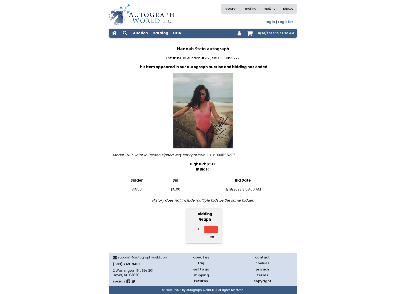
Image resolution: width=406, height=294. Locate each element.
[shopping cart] (250, 33)
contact (262, 257)
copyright (262, 281)
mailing (250, 9)
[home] (114, 33)
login (270, 21)
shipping (201, 275)
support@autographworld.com (143, 257)
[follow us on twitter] (133, 282)
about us (201, 257)
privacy (262, 269)
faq (201, 263)
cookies (262, 263)
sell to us (201, 269)
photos (288, 9)
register (285, 21)
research (231, 9)
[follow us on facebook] (128, 282)
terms (262, 275)
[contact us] (115, 257)
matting (270, 9)
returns (201, 281)
